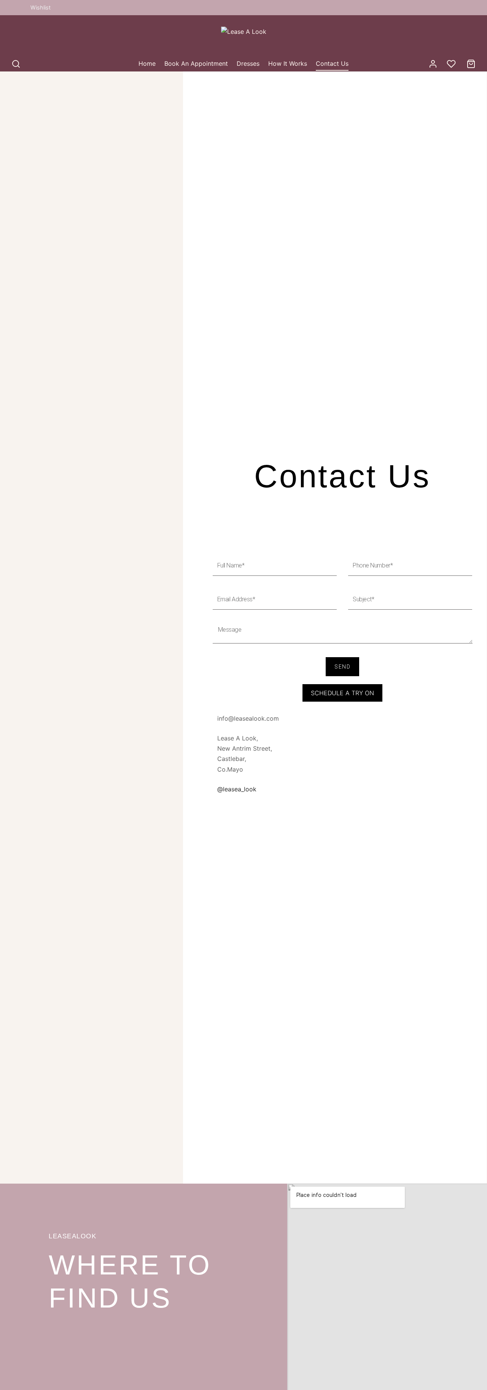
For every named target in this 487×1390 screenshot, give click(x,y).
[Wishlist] (452, 63)
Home (147, 63)
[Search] (16, 63)
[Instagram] (17, 7)
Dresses (248, 63)
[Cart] (471, 63)
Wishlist (40, 7)
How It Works (287, 63)
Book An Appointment (196, 63)
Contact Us (332, 63)
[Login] (433, 63)
